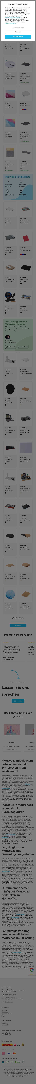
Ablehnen (18, 32)
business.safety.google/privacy (12, 17)
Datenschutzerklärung (10, 23)
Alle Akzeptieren (18, 36)
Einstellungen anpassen (18, 27)
